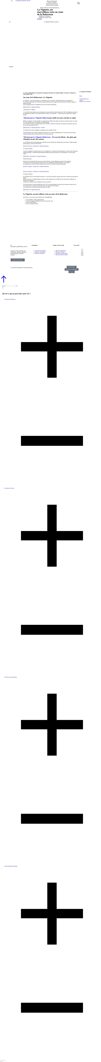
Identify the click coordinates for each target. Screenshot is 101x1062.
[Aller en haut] (50, 279)
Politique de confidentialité (71, 269)
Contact (71, 271)
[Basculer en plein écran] (3, 1060)
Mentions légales (71, 267)
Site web (28, 203)
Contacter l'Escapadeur (17, 259)
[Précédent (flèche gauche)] (0, 1061)
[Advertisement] (50, 79)
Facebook (36, 203)
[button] (15, 91)
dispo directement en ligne (44, 187)
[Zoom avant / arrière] (5, 1060)
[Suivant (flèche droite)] (2, 1061)
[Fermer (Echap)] (0, 1060)
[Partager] (2, 1060)
